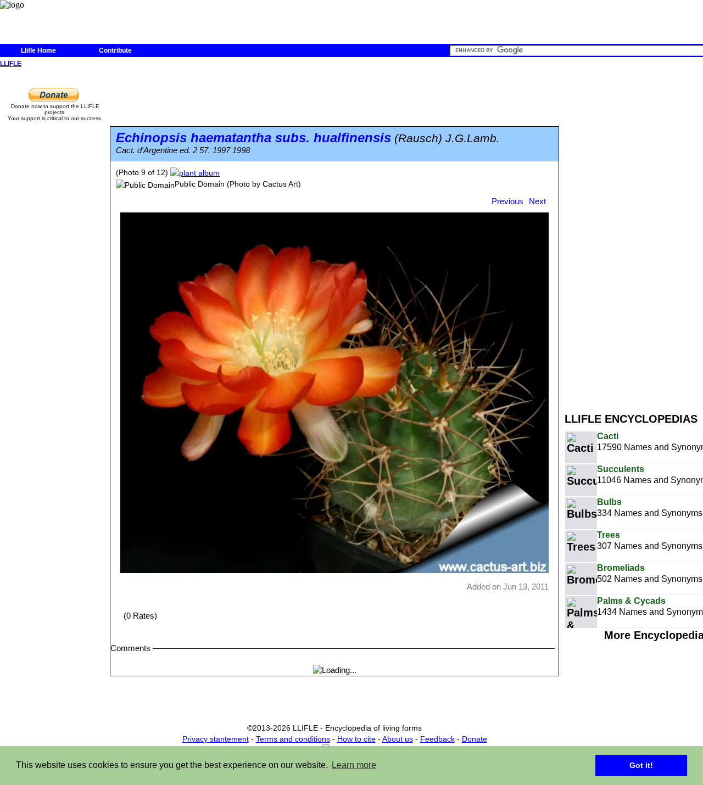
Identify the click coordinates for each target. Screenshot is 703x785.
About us (397, 738)
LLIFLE (10, 64)
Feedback (437, 738)
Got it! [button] (641, 765)
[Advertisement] (634, 235)
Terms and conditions (293, 738)
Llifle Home (38, 50)
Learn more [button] (354, 765)
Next (537, 201)
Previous (507, 201)
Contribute (115, 50)
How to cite (356, 738)
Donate (474, 738)
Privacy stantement (215, 738)
